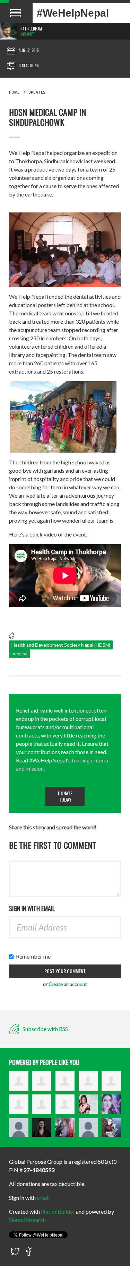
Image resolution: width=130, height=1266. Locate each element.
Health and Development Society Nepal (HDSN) (60, 645)
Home (14, 92)
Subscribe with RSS (44, 1028)
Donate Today (65, 796)
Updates (36, 92)
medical (19, 653)
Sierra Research (27, 1219)
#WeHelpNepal (73, 13)
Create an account (68, 984)
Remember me (35, 956)
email (43, 1197)
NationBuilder (58, 1211)
